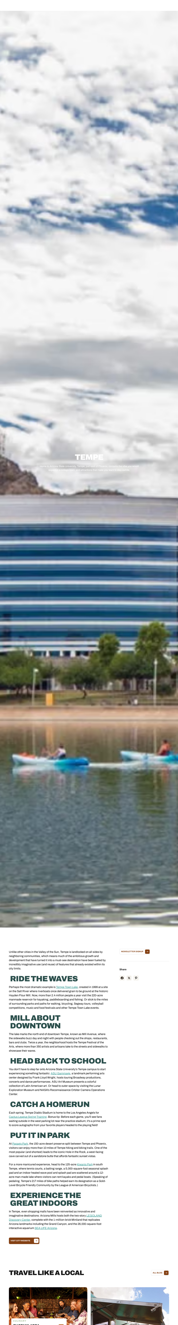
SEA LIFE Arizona (46, 1228)
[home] (25, 5)
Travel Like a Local (115, 5)
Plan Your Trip (96, 5)
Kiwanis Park (85, 1164)
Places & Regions (62, 5)
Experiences (80, 5)
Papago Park (20, 1143)
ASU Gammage (60, 1073)
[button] (62, 5)
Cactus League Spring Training (28, 1116)
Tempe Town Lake (67, 987)
